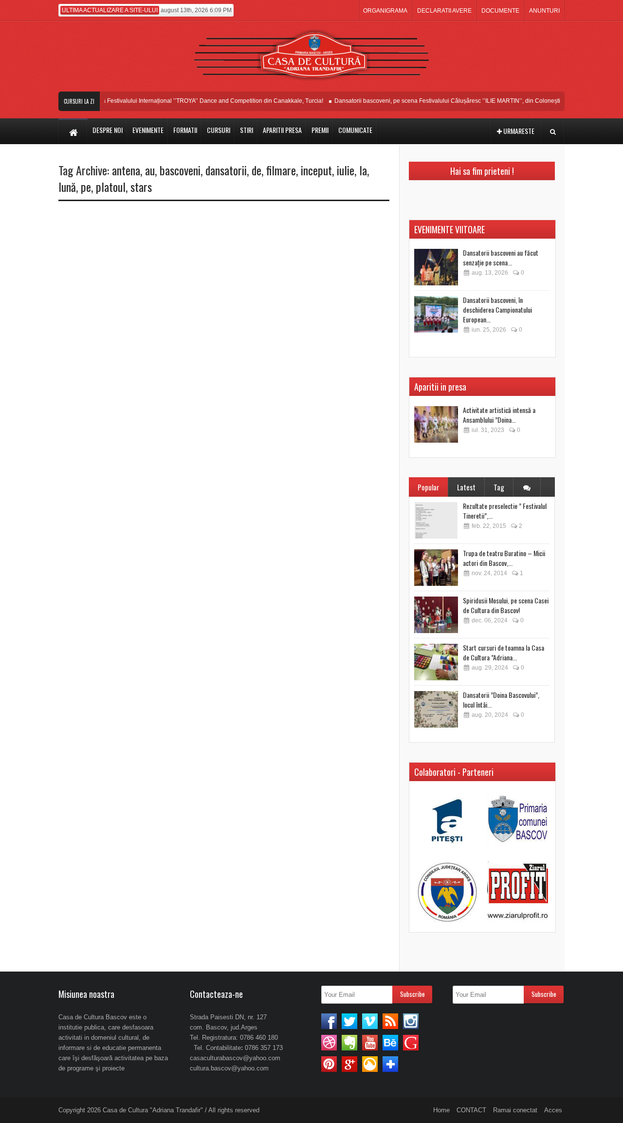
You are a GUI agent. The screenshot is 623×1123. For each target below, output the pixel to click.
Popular (428, 487)
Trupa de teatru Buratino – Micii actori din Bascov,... (504, 558)
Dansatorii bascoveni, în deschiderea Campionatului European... (497, 309)
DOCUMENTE (500, 10)
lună (67, 186)
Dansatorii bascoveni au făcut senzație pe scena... (500, 257)
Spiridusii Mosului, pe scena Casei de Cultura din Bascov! (506, 605)
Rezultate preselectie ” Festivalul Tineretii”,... (505, 511)
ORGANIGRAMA (385, 10)
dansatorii (226, 170)
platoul (111, 186)
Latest (466, 487)
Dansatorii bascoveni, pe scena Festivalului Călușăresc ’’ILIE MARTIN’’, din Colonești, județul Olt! (455, 100)
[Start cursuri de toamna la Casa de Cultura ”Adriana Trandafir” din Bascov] (436, 662)
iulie (345, 170)
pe (86, 186)
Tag (499, 487)
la (363, 170)
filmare (281, 170)
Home (441, 1110)
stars (141, 186)
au (150, 170)
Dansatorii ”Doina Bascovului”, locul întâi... (501, 700)
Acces (553, 1110)
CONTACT (471, 1110)
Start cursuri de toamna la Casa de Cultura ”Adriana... (503, 652)
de (256, 170)
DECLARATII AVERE (444, 10)
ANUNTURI (544, 10)
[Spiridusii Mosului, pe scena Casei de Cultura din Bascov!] (436, 615)
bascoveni (180, 170)
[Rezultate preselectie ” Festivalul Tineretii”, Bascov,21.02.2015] (436, 520)
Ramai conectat (515, 1110)
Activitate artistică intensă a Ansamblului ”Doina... (499, 415)
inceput (316, 170)
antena (126, 170)
